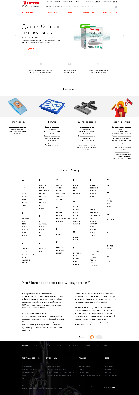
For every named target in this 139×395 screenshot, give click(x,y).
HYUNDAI (59, 221)
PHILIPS (75, 256)
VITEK (109, 207)
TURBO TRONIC (95, 266)
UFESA (109, 185)
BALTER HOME (27, 218)
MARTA (75, 207)
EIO (40, 221)
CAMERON (25, 249)
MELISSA (76, 213)
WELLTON (110, 220)
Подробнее (30, 49)
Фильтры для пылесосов (30, 369)
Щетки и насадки (28, 372)
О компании (109, 367)
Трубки (24, 378)
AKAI (23, 188)
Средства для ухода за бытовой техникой (60, 372)
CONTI (24, 263)
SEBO (92, 227)
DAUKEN (42, 188)
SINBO (92, 235)
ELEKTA (41, 227)
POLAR (75, 262)
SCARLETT (93, 224)
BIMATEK (25, 227)
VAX (108, 198)
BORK (24, 233)
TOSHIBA (93, 260)
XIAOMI (109, 233)
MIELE (75, 218)
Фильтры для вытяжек (53, 367)
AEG (23, 185)
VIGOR (109, 201)
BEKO (24, 224)
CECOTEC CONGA (28, 254)
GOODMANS (60, 194)
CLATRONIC (26, 260)
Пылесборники (52, 12)
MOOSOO (76, 221)
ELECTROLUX (43, 224)
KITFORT (59, 253)
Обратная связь (110, 369)
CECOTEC (25, 251)
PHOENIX (76, 259)
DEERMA (42, 194)
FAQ (77, 1)
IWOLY (58, 234)
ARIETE (24, 199)
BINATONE (25, 230)
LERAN (75, 188)
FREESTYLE (42, 249)
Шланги (24, 375)
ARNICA (24, 202)
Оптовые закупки (68, 1)
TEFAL (92, 254)
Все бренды (26, 345)
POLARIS (76, 264)
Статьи (57, 1)
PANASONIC (77, 253)
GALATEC (59, 185)
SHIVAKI (93, 230)
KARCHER (59, 247)
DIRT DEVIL (42, 202)
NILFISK (75, 240)
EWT (40, 235)
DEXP (41, 199)
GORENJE (59, 197)
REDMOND (94, 185)
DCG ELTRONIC (44, 191)
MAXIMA (76, 210)
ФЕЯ (108, 262)
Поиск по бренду (28, 12)
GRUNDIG (59, 199)
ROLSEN (93, 191)
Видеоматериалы (84, 372)
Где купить (49, 1)
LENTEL (75, 185)
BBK (23, 221)
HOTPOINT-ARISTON (63, 218)
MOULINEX (76, 224)
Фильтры (69, 12)
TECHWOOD (94, 251)
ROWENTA (93, 194)
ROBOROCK (94, 188)
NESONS (76, 237)
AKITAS (24, 194)
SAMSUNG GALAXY (96, 215)
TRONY (92, 263)
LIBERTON (76, 194)
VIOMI (109, 204)
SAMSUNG (94, 213)
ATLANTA (25, 205)
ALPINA (24, 197)
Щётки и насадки (88, 12)
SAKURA (93, 210)
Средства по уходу (110, 12)
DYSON (41, 208)
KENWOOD (60, 250)
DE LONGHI (43, 197)
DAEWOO (42, 185)
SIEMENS (93, 233)
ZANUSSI (110, 246)
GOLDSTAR (59, 191)
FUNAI (41, 251)
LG (74, 191)
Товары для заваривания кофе (56, 369)
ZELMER (109, 249)
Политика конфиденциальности (89, 375)
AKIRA (24, 191)
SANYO (92, 218)
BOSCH (24, 235)
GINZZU (59, 188)
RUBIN (92, 197)
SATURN (93, 221)
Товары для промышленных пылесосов (58, 375)
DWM (41, 205)
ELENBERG (42, 230)
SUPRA (92, 238)
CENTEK (25, 257)
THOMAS (93, 257)
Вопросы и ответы (85, 367)
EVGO (41, 233)
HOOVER (59, 215)
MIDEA (75, 215)
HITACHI (59, 213)
